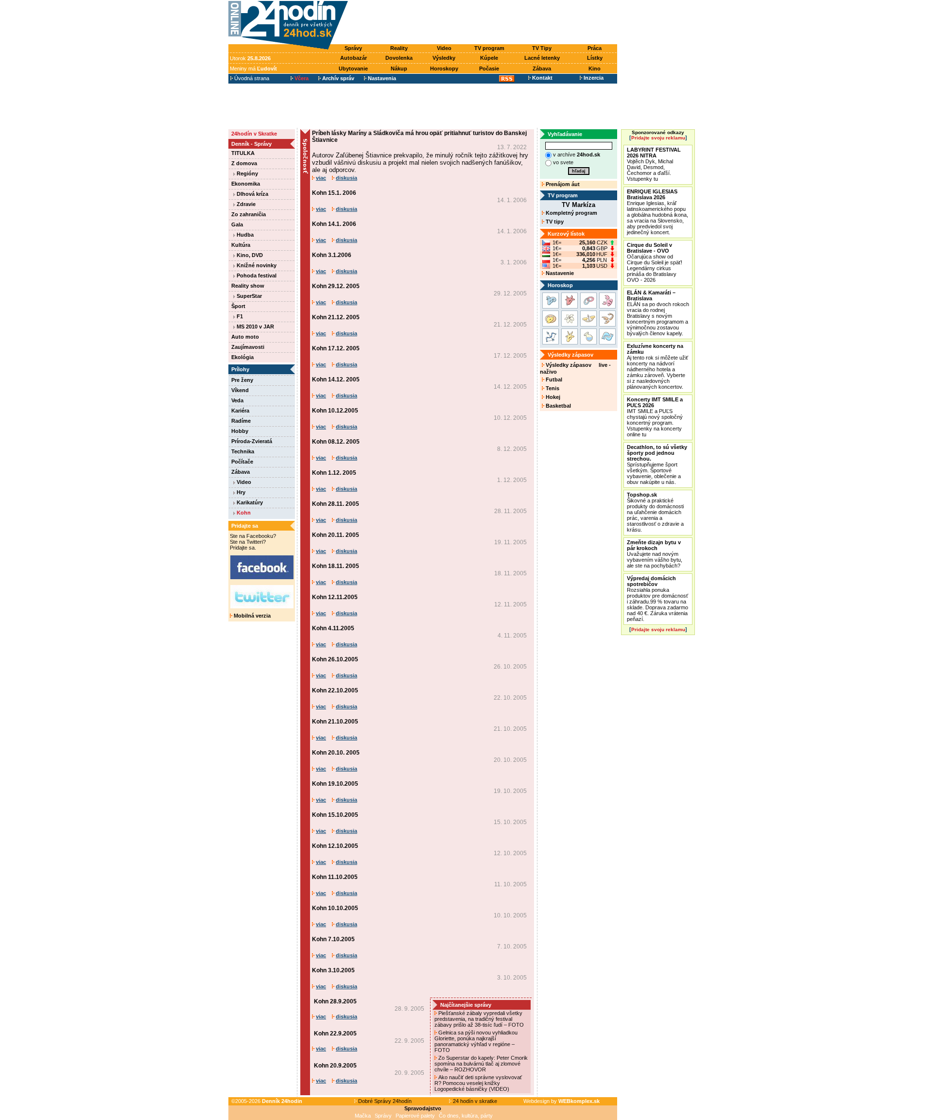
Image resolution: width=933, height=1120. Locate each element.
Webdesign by (561, 1101)
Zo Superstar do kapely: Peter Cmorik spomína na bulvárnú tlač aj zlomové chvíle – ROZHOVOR (481, 1063)
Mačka (363, 1116)
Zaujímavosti (247, 347)
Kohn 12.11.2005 (335, 597)
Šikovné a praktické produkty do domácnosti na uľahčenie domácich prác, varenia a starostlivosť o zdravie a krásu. (655, 512)
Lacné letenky (542, 58)
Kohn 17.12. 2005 (336, 348)
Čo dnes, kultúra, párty (466, 1116)
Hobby (239, 431)
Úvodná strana (251, 78)
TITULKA (243, 153)
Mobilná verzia (251, 616)
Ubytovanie (353, 68)
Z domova (244, 163)
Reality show (247, 286)
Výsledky (443, 58)
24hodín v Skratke (254, 134)
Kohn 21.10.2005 (335, 721)
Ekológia (242, 357)
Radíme (241, 421)
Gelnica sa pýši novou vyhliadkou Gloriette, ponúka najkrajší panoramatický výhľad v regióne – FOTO (476, 1041)
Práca (594, 48)
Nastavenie (559, 273)
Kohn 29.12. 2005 (336, 286)
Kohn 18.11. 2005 (335, 566)
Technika (242, 451)
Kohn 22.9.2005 (335, 1033)
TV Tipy (542, 48)
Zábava (542, 68)
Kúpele (489, 58)
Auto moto (245, 337)
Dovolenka (399, 58)
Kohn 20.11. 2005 (335, 535)
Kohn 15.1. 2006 (334, 193)
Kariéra (240, 411)
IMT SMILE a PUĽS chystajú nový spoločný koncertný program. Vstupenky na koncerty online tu (655, 416)
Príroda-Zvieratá (251, 441)
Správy (353, 48)
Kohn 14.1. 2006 (334, 224)
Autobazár (353, 58)
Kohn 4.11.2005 (333, 628)
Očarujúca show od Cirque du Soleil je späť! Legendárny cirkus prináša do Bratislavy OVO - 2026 (654, 262)
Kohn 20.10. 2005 (336, 752)
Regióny (246, 173)
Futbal (553, 379)
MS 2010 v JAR (254, 326)
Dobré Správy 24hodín (384, 1101)
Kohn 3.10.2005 (333, 970)
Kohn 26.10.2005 (335, 659)
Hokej (552, 397)
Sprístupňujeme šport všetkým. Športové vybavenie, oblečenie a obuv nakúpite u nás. (657, 464)
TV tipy (554, 221)
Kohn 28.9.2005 (335, 1001)
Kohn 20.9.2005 (335, 1065)
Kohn (243, 513)
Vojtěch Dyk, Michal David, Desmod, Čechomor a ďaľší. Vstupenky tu (654, 164)
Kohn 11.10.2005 (335, 877)
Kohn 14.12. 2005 (336, 379)
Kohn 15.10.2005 (335, 814)
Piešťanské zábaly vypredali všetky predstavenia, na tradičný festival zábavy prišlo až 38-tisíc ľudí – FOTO (479, 1019)
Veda (237, 400)
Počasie (489, 68)
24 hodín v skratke (474, 1101)
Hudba (244, 235)
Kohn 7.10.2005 (333, 939)
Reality (399, 48)
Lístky (595, 58)
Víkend (240, 390)
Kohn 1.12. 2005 (334, 472)
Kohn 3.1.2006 (331, 255)
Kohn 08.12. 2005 (336, 441)
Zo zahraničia (248, 214)
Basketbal (557, 406)
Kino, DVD (249, 255)
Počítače (242, 462)
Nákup (399, 68)
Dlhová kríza (251, 194)
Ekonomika (245, 184)
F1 (239, 316)
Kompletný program (570, 213)
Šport (238, 306)
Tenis (551, 388)
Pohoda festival (255, 275)
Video (444, 48)
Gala (237, 224)
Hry (240, 492)
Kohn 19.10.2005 (335, 783)
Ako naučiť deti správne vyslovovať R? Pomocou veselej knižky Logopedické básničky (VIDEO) (478, 1083)
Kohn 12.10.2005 (335, 846)
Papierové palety (415, 1116)
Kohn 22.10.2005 (335, 690)
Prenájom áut (562, 184)
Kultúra (240, 245)
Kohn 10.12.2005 (335, 410)
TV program (489, 48)
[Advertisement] (485, 22)
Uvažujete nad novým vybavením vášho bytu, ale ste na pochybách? (654, 554)
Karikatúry (249, 502)
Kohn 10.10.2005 (335, 908)
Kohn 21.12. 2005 (336, 317)
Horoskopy (444, 68)
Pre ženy (242, 380)
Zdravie (245, 204)
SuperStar (248, 296)
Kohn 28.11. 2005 (335, 503)
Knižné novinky (255, 265)
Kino (594, 68)
